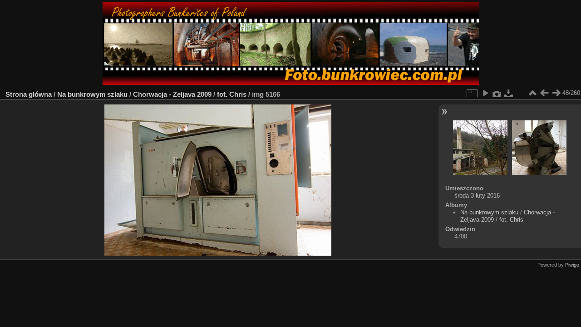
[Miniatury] (532, 93)
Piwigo (572, 265)
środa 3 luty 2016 (477, 195)
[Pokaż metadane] (497, 93)
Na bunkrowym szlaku (92, 94)
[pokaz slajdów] (485, 93)
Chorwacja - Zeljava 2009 (172, 94)
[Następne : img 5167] (556, 93)
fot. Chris (231, 94)
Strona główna (28, 94)
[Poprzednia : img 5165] (544, 93)
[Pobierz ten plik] (509, 93)
